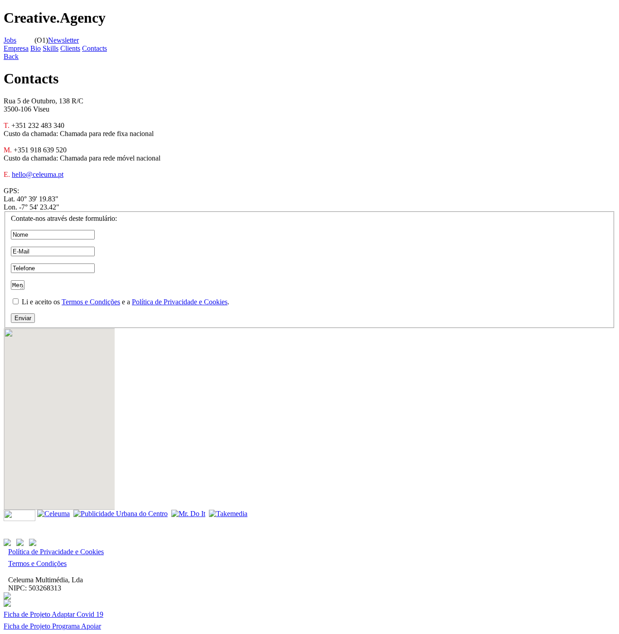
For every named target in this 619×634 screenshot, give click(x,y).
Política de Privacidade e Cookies (179, 302)
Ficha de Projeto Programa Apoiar (52, 626)
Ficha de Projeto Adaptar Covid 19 (53, 614)
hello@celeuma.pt (37, 174)
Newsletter (63, 40)
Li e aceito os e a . (124, 302)
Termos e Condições (91, 302)
